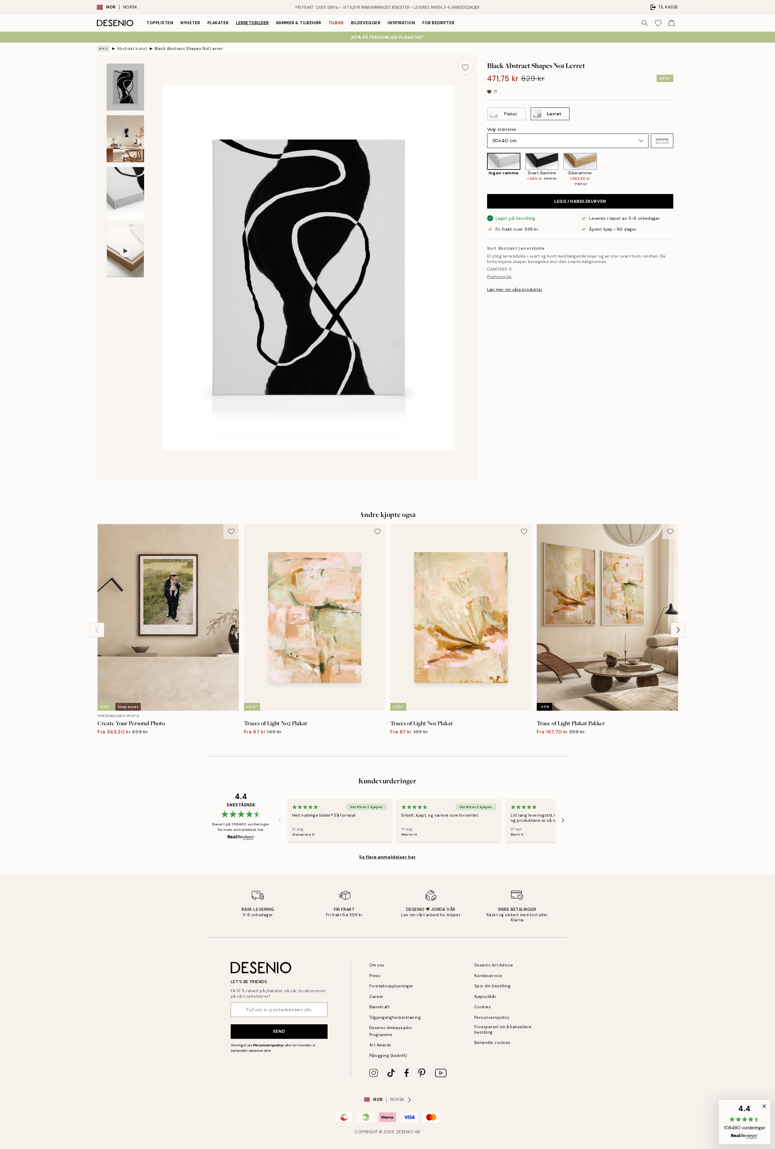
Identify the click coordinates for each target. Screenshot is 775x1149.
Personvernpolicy (268, 1045)
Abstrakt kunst (132, 48)
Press (375, 975)
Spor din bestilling (492, 986)
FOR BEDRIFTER (438, 22)
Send (279, 1031)
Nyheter (190, 22)
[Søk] (644, 23)
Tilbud (336, 22)
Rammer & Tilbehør (298, 22)
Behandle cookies (492, 1042)
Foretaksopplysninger (391, 986)
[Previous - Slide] (482, 170)
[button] (662, 140)
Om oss (376, 965)
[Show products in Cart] (671, 23)
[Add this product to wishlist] (465, 67)
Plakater (218, 22)
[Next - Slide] (678, 170)
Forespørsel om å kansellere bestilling (503, 1029)
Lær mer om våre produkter (514, 289)
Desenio (405, 1131)
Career (376, 996)
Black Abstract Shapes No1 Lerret (189, 48)
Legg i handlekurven (580, 201)
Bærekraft (379, 1006)
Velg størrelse (501, 129)
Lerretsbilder (252, 22)
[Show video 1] (125, 251)
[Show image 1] (125, 87)
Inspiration (401, 22)
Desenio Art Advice (493, 965)
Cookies (482, 1006)
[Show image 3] (125, 193)
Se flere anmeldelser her (387, 857)
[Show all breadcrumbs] (103, 49)
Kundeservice (488, 975)
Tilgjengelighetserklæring (395, 1017)
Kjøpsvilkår (485, 996)
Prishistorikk (499, 276)
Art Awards (380, 1045)
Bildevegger (366, 22)
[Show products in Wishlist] (658, 23)
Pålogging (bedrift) (388, 1055)
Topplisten (160, 22)
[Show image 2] (125, 138)
